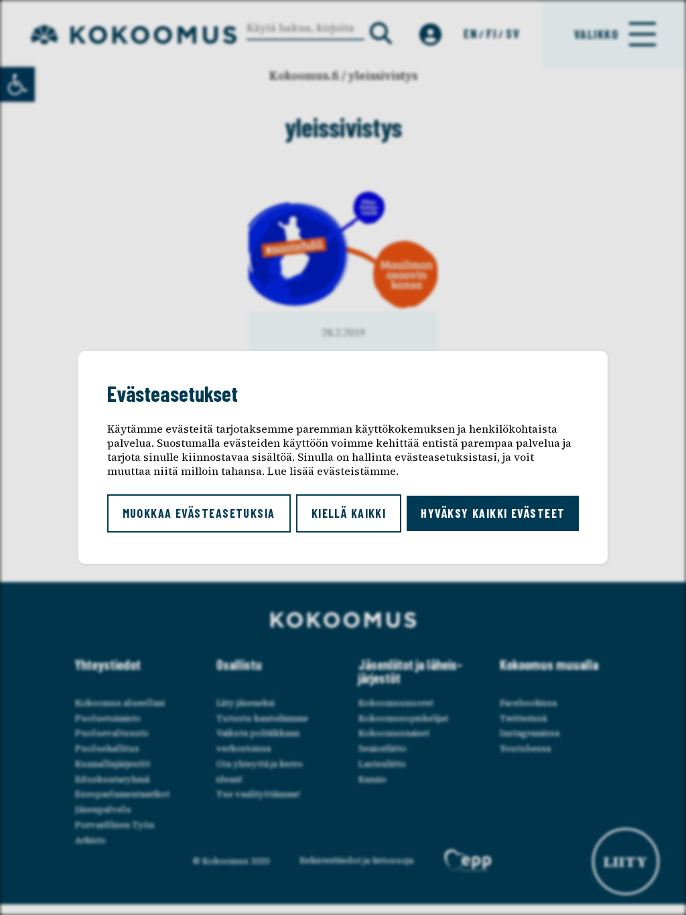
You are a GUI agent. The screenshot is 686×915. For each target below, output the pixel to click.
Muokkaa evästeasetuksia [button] (199, 513)
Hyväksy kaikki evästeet (493, 513)
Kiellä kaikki (349, 513)
